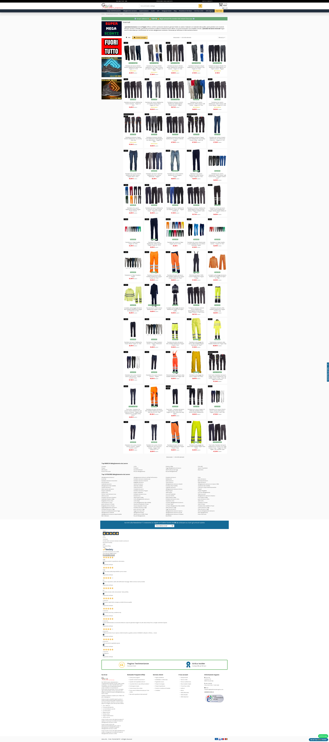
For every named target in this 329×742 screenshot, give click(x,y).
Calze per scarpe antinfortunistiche (207, 487)
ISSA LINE (200, 466)
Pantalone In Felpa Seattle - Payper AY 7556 (133, 243)
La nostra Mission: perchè (109, 709)
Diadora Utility (169, 466)
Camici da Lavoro (138, 487)
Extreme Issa (137, 496)
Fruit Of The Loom (106, 471)
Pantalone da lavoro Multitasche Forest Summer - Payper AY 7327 (133, 103)
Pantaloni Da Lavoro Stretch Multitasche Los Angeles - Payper (175, 175)
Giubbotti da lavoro (107, 484)
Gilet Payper (169, 492)
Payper (103, 468)
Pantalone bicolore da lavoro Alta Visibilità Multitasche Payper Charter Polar (175, 446)
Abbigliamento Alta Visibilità (109, 486)
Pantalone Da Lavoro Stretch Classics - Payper (154, 375)
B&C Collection (105, 516)
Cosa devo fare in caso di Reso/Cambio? (139, 684)
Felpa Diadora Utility (171, 497)
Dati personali (184, 677)
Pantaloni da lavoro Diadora (109, 497)
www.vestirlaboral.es (120, 730)
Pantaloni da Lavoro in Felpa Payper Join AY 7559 (175, 243)
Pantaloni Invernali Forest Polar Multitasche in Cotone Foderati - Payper (175, 139)
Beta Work (200, 470)
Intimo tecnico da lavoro (108, 489)
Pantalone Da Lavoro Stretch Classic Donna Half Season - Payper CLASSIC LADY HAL (217, 410)
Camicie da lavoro (106, 487)
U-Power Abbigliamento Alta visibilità (175, 506)
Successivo (111, 555)
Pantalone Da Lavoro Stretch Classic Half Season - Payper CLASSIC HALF (133, 376)
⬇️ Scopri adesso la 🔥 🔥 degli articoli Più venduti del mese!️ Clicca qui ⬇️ (164, 19)
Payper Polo (105, 492)
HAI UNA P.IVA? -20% (121, 1)
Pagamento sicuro (159, 682)
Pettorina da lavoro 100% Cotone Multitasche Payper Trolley (196, 276)
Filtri (129, 37)
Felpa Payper (169, 490)
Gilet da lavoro (169, 480)
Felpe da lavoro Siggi (203, 509)
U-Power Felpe (169, 504)
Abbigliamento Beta (139, 512)
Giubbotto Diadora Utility (108, 499)
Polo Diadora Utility (203, 497)
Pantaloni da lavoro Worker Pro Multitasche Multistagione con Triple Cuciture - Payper (217, 67)
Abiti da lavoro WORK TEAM (141, 514)
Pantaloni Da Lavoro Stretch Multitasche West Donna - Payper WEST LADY (133, 175)
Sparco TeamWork (203, 468)
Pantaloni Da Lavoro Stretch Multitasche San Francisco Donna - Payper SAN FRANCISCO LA (154, 447)
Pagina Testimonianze (108, 715)
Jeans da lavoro (202, 479)
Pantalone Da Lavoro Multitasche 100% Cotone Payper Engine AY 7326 (196, 175)
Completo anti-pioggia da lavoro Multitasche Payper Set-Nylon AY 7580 (217, 276)
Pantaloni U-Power (203, 502)
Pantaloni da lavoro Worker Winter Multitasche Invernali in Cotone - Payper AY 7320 (175, 67)
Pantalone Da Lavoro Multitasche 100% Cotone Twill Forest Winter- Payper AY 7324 (217, 103)
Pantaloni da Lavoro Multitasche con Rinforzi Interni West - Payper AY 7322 (154, 103)
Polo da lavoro (105, 482)
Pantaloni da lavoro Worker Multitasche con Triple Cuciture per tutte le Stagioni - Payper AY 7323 (154, 68)
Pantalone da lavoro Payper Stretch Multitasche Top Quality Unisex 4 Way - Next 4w (196, 139)
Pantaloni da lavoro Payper (141, 490)
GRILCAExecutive (185, 692)
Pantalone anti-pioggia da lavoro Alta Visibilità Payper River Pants (196, 446)
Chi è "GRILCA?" (106, 705)
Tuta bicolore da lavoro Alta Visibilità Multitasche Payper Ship (217, 342)
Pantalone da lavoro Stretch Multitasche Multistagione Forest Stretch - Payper (175, 103)
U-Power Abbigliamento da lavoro (174, 502)
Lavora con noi (106, 717)
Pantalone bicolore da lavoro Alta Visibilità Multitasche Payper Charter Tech (175, 343)
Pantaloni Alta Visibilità (172, 486)
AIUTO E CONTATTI (207, 1)
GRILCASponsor (184, 697)
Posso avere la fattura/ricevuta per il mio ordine (139, 691)
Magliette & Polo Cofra (107, 501)
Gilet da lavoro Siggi (171, 507)
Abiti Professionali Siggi (172, 470)
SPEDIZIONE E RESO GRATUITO (164, 1)
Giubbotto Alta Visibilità (204, 486)
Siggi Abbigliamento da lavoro (173, 468)
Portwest (136, 468)
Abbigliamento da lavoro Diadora (206, 496)
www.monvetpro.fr (119, 719)
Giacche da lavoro (138, 484)
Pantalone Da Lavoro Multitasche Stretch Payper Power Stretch (133, 209)
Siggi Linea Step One (139, 511)
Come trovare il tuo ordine (135, 688)
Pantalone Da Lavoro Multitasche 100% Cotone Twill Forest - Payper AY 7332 (196, 103)
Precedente (106, 555)
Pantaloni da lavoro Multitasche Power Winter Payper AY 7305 (133, 342)
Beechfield (168, 516)
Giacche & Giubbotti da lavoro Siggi (111, 511)
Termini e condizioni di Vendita (162, 688)
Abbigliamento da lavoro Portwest (174, 514)
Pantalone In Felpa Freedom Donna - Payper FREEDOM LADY (154, 343)
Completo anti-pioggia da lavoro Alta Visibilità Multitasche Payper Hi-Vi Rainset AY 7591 (133, 309)
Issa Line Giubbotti (170, 494)
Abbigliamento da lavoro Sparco (174, 511)
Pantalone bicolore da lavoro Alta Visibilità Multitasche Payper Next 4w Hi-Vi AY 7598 (154, 410)
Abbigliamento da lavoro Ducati (174, 512)
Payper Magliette (202, 490)
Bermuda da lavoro (203, 480)
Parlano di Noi (106, 714)
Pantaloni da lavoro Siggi (140, 507)
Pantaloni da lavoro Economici (109, 480)
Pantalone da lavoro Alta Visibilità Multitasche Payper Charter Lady (217, 309)
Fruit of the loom (202, 514)
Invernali (104, 479)
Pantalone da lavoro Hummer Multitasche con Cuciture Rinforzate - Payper (154, 175)
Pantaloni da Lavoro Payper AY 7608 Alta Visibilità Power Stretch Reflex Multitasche (196, 410)
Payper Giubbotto (106, 490)
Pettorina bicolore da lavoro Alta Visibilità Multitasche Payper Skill (175, 375)
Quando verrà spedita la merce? (137, 682)
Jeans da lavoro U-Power (108, 504)
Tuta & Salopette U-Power (140, 506)
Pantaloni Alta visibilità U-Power (206, 506)
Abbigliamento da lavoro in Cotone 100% (208, 484)
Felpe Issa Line (202, 494)
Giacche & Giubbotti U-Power (141, 504)
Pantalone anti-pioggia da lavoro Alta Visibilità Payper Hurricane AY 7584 (196, 343)
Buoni (182, 690)
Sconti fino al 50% (328, 373)
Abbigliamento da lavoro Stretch (174, 484)
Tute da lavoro (169, 482)
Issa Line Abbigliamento (204, 492)
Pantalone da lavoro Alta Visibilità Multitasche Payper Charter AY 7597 (154, 276)
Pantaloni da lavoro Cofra (172, 499)
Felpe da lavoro (202, 482)
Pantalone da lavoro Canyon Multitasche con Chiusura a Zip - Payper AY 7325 (196, 67)
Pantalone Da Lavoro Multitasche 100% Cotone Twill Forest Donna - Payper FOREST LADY (217, 176)
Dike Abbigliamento (203, 512)
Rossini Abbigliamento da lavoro (206, 511)
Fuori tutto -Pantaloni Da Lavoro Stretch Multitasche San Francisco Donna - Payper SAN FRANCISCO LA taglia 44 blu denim (133, 412)
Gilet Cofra (200, 501)
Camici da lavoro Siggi (203, 507)
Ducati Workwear (138, 470)
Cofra (135, 466)
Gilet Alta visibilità (138, 486)
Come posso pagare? (134, 677)
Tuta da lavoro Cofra (107, 502)
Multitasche (169, 479)
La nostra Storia (106, 710)
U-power (104, 466)
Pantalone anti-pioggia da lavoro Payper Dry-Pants (196, 375)
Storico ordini (184, 679)
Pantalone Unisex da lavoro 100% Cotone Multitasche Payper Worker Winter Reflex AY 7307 (217, 210)
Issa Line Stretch (170, 496)
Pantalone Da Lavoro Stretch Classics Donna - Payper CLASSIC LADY (133, 446)
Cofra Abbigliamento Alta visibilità (142, 502)
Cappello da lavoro (171, 487)
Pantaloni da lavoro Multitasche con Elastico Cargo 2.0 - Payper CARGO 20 (175, 209)
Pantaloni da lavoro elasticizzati (142, 479)
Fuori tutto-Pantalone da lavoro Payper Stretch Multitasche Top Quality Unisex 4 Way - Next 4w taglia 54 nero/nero (217, 377)
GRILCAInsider (184, 694)
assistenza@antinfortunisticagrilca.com (213, 689)
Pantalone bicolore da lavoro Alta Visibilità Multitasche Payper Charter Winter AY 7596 (175, 276)
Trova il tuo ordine (185, 686)
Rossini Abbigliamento (139, 471)
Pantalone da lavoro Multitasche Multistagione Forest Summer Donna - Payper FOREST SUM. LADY (196, 210)
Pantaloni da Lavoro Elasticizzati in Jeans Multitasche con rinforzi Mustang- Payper (196, 243)
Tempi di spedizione (160, 686)
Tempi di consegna (159, 684)
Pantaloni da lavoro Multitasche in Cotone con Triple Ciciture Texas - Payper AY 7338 (154, 209)
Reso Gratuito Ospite (186, 684)
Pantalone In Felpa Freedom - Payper (133, 275)
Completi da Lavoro (139, 489)
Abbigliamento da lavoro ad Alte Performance (145, 477)
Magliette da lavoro (139, 482)
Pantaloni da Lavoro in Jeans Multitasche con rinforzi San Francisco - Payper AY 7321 (217, 139)
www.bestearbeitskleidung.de (109, 726)
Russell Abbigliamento (171, 471)
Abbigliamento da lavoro (108, 477)
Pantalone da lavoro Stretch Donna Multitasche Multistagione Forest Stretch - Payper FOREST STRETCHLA (196, 310)
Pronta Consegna (141, 37)
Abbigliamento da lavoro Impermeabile (112, 514)
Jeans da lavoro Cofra (203, 499)
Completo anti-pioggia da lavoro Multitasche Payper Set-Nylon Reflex (175, 309)
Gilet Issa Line (105, 496)
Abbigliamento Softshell (108, 512)
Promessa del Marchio (108, 707)
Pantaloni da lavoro (171, 477)
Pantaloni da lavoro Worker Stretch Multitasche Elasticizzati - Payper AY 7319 (133, 67)
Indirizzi (183, 688)
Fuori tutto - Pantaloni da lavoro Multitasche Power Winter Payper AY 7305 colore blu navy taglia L (175, 411)
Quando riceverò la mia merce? (137, 679)
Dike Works (104, 470)
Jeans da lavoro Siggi (139, 509)
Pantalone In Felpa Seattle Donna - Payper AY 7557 (217, 243)
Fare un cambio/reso (186, 682)
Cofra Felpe (137, 501)
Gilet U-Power (201, 504)
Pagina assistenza (159, 677)
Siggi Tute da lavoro (171, 509)
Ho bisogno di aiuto (134, 686)
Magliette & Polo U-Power (108, 506)
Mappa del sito (106, 712)
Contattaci (157, 690)
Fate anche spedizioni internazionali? (138, 694)
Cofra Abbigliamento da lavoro (142, 499)
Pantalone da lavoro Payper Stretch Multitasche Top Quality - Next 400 (133, 139)
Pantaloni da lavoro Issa (140, 494)
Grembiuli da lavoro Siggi (108, 509)
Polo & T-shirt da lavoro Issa (109, 494)
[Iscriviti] (172, 525)
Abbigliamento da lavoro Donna (174, 489)
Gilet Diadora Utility (139, 497)
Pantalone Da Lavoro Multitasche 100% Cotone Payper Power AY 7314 (154, 243)
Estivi (199, 477)
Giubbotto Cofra (170, 501)
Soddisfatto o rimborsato (161, 679)
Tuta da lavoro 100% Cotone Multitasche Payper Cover (154, 308)
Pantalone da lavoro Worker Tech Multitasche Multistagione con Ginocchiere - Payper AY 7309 (154, 139)
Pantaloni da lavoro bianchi (141, 480)
